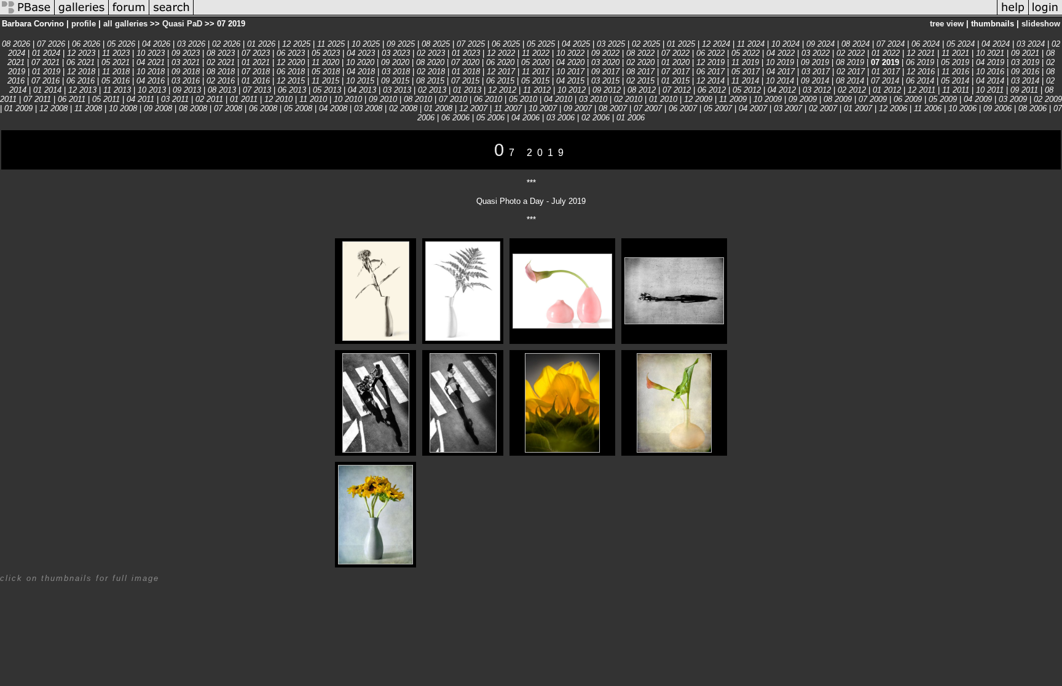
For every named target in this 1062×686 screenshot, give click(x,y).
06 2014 (920, 80)
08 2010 (418, 99)
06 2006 (455, 117)
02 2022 (850, 53)
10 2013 (152, 90)
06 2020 (500, 62)
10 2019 (780, 62)
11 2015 (325, 80)
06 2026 (86, 44)
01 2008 (438, 108)
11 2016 (955, 71)
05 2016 (115, 80)
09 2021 (1025, 53)
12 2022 (501, 53)
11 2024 (751, 44)
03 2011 (175, 99)
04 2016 (150, 80)
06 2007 (683, 108)
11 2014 (745, 80)
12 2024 (716, 44)
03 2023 (396, 53)
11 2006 (928, 108)
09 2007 (578, 108)
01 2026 (261, 44)
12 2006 (893, 108)
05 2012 (747, 90)
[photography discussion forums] (129, 14)
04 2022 (780, 53)
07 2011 (37, 99)
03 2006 (560, 117)
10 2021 (990, 53)
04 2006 (525, 117)
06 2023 (291, 53)
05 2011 (106, 99)
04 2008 (333, 108)
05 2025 (541, 44)
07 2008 (228, 108)
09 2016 (1025, 71)
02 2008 (403, 108)
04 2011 (140, 99)
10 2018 (150, 71)
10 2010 (348, 99)
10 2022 (570, 53)
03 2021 (185, 62)
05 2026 (121, 44)
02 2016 (220, 80)
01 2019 (46, 71)
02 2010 (628, 99)
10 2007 (543, 108)
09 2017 (605, 71)
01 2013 (467, 90)
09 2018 (185, 71)
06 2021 (80, 62)
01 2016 (256, 80)
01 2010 (663, 99)
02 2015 (640, 80)
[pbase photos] (27, 14)
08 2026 (16, 44)
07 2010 (453, 99)
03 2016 (185, 80)
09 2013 (187, 90)
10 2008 (123, 108)
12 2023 (81, 53)
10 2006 (962, 108)
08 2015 (430, 80)
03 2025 (611, 44)
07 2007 (648, 108)
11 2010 (313, 99)
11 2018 (116, 71)
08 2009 (838, 99)
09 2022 (605, 53)
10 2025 (366, 44)
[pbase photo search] (171, 14)
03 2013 (397, 90)
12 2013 (82, 90)
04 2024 (995, 44)
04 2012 (782, 90)
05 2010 (523, 99)
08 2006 (1032, 108)
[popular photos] (595, 14)
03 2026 (191, 44)
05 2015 (535, 80)
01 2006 (630, 117)
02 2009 (1048, 99)
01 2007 (858, 108)
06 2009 (908, 99)
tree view (947, 23)
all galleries (125, 23)
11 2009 (733, 99)
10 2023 (150, 53)
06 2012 (712, 90)
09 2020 (395, 62)
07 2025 (471, 44)
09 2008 (158, 108)
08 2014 (850, 80)
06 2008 (263, 108)
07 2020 (465, 62)
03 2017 (815, 71)
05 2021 (115, 62)
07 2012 (677, 90)
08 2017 (640, 71)
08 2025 (436, 44)
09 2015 (395, 80)
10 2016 (990, 71)
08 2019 (850, 62)
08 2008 (193, 108)
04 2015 (570, 80)
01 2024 (46, 53)
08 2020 (430, 62)
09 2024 (820, 44)
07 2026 (51, 44)
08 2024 (855, 44)
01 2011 (244, 99)
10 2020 (360, 62)
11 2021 (955, 53)
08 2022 (640, 53)
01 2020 (675, 62)
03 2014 (1025, 80)
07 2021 (45, 62)
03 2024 (1031, 44)
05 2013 (327, 90)
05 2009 (943, 99)
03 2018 (396, 71)
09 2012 (606, 90)
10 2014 (780, 80)
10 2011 (990, 90)
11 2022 (535, 53)
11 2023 (116, 53)
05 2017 (745, 71)
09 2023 (185, 53)
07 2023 (256, 53)
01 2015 (675, 80)
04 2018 (361, 71)
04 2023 (361, 53)
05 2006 (490, 117)
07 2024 (890, 44)
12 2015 (291, 80)
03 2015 (605, 80)
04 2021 (150, 62)
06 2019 (920, 62)
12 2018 (81, 71)
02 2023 (431, 53)
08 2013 (222, 90)
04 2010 (558, 99)
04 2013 (362, 90)
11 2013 (117, 90)
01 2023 (466, 53)
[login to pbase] (1045, 14)
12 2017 (501, 71)
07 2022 (675, 53)
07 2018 (256, 71)
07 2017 (675, 71)
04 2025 (576, 44)
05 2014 (955, 80)
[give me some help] (1013, 14)
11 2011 (955, 90)
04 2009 (978, 99)
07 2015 (465, 80)
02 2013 (432, 90)
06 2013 (292, 90)
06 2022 (710, 53)
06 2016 (80, 80)
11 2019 (745, 62)
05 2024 (960, 44)
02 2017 (850, 71)
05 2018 (326, 71)
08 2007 (613, 108)
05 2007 (718, 108)
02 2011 (209, 99)
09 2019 (815, 62)
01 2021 (256, 62)
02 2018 (431, 71)
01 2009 (18, 108)
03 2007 (788, 108)
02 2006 (595, 117)
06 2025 (506, 44)
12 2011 (921, 90)
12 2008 (53, 108)
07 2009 (873, 99)
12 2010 (278, 99)
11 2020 (325, 62)
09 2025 (401, 44)
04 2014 (990, 80)
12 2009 (698, 99)
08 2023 (220, 53)
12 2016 (921, 71)
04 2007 (753, 108)
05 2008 (298, 108)
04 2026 (156, 44)
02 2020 (640, 62)
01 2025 (681, 44)
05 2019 (955, 62)
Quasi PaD (182, 23)
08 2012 (641, 90)
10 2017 (571, 71)
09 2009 (803, 99)
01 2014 (47, 90)
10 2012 (571, 90)
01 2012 (887, 90)
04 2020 (570, 62)
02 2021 (220, 62)
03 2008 (368, 108)
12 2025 (296, 44)
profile (83, 23)
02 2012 (852, 90)
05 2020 (535, 62)
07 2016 (45, 80)
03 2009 (1013, 99)
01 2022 (885, 53)
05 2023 (326, 53)
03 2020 (605, 62)
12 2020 (291, 62)
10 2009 (767, 99)
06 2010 (488, 99)
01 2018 (466, 71)
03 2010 (593, 99)
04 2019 (990, 62)
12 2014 (710, 80)
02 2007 (823, 108)
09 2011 (1024, 90)
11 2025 (331, 44)
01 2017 (885, 71)
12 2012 (502, 90)
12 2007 (473, 108)
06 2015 (500, 80)
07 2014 (885, 80)
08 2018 (220, 71)
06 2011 (71, 99)
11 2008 (88, 108)
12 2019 (710, 62)
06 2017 (710, 71)
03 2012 (817, 90)
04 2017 (780, 71)
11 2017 (535, 71)
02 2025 (646, 44)
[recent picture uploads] (82, 14)
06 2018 (291, 71)
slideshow (1040, 23)
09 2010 (383, 99)
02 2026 (226, 44)
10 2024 (785, 44)
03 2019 (1025, 62)
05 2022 (745, 53)
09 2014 (815, 80)
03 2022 (815, 53)
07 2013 (257, 90)
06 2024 (925, 44)
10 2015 (360, 80)
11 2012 (537, 90)
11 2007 (508, 108)
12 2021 (921, 53)
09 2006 (997, 108)
